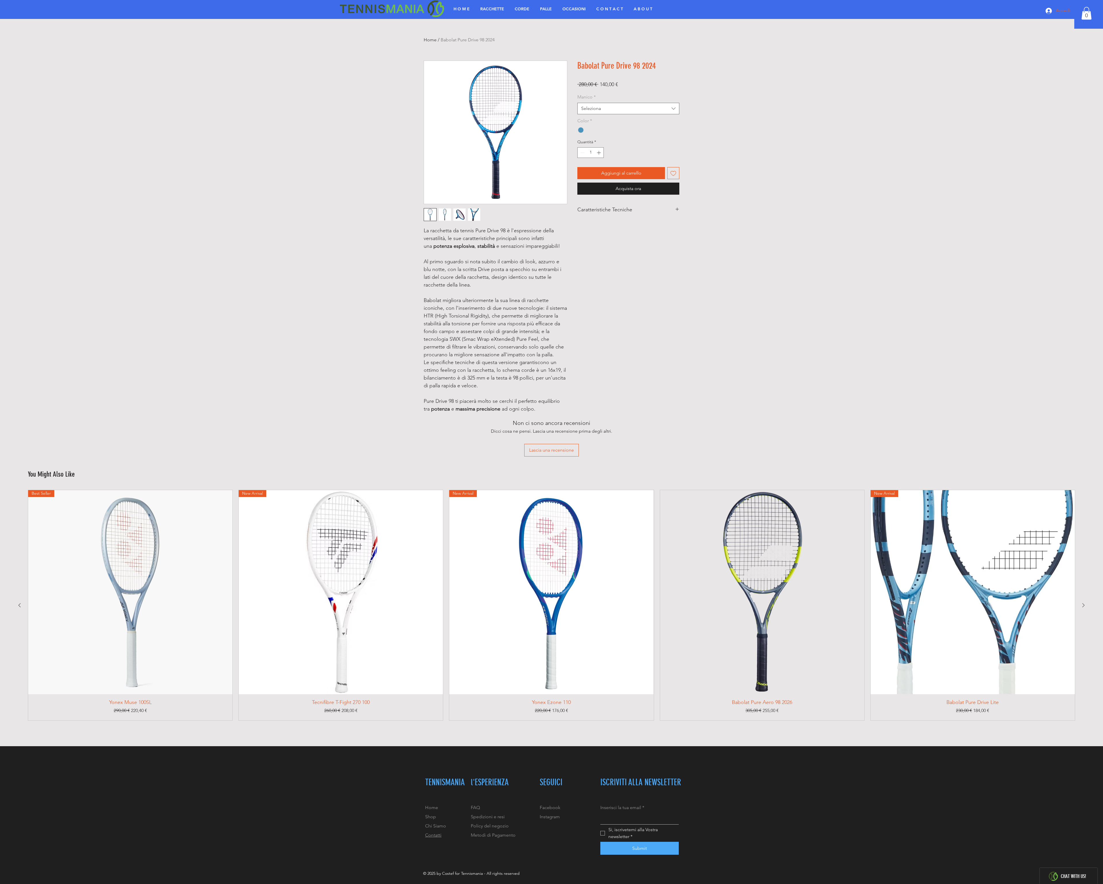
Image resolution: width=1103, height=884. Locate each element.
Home (430, 39)
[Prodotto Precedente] (19, 605)
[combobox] (628, 108)
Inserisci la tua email (622, 807)
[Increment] (599, 153)
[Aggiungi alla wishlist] (673, 173)
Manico (586, 97)
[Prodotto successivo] (1083, 605)
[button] (1086, 13)
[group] (551, 605)
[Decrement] (581, 153)
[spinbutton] (590, 153)
